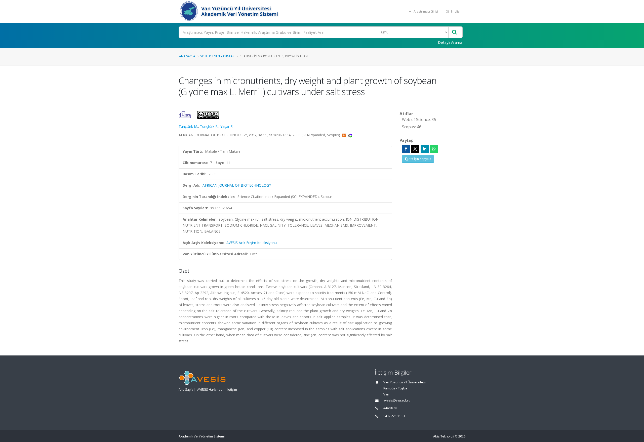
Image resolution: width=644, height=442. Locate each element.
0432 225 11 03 (394, 416)
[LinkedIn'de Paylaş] (425, 149)
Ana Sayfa (187, 56)
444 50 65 (390, 408)
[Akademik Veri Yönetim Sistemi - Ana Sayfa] (189, 11)
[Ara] (454, 32)
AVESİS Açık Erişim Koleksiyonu (251, 242)
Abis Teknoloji (443, 436)
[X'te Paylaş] (415, 149)
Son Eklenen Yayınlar (217, 56)
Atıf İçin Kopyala (419, 159)
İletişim (231, 389)
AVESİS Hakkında (209, 389)
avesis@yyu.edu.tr (397, 400)
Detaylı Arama (450, 42)
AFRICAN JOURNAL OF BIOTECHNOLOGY (237, 185)
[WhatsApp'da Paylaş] (434, 149)
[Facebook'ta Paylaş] (406, 149)
